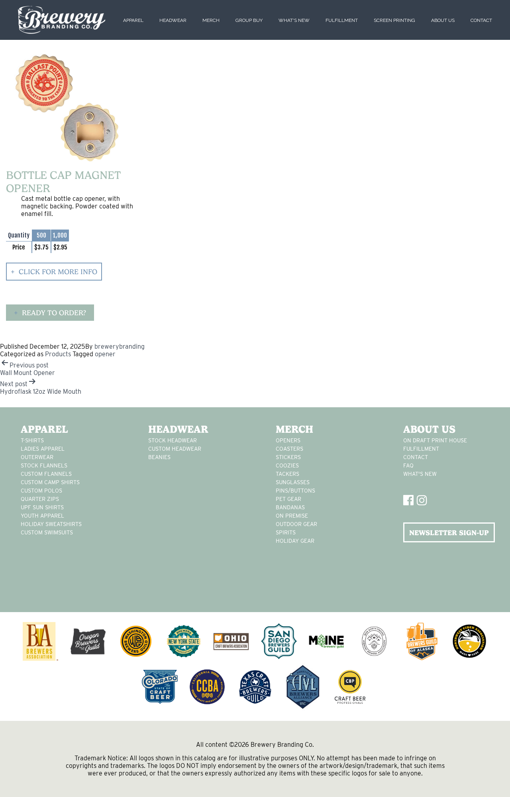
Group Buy (249, 20)
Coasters (289, 449)
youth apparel (42, 515)
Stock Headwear (172, 440)
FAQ (408, 465)
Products (58, 354)
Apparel (133, 20)
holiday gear (295, 541)
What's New (294, 20)
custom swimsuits (47, 532)
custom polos (41, 490)
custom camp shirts (50, 482)
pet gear (288, 499)
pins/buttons (295, 490)
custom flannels (46, 474)
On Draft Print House (435, 440)
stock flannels (44, 465)
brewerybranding (119, 346)
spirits (286, 532)
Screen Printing (394, 20)
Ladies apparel (43, 449)
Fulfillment (342, 20)
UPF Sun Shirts (42, 507)
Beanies (159, 457)
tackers (287, 474)
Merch (211, 20)
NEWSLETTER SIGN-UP (449, 532)
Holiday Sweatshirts (51, 524)
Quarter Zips (40, 499)
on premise (292, 515)
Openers (288, 440)
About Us (443, 20)
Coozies (287, 465)
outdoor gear (296, 524)
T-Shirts (32, 440)
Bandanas (290, 507)
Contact (481, 20)
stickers (288, 457)
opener (105, 354)
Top (491, 778)
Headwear (172, 20)
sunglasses (293, 482)
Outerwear (37, 457)
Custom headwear (174, 449)
